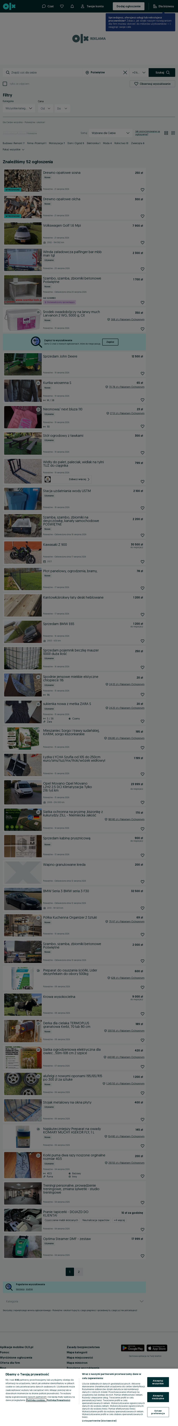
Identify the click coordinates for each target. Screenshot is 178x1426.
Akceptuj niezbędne (158, 1397)
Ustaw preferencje (158, 1412)
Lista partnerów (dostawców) (99, 1420)
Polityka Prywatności (58, 1400)
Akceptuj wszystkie (158, 1382)
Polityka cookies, (36, 1400)
